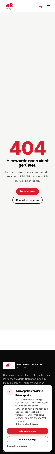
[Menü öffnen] (48, 6)
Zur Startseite (27, 191)
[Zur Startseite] (10, 6)
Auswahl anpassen (17, 446)
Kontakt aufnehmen (27, 200)
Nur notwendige (27, 439)
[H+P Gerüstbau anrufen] (40, 6)
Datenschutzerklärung (26, 424)
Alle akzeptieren (27, 431)
